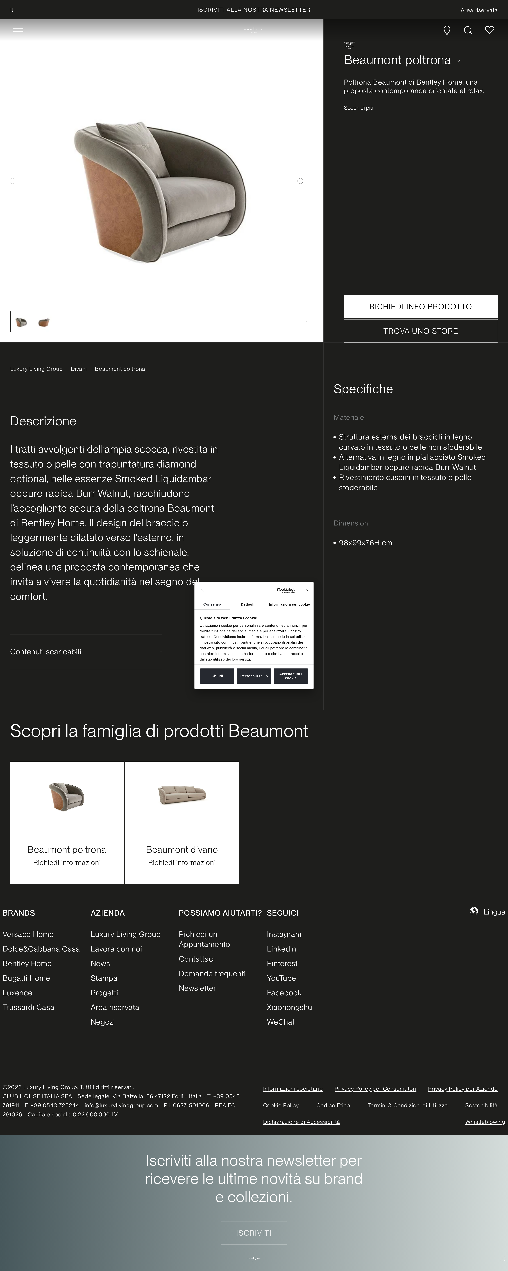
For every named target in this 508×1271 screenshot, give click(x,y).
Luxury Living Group (36, 368)
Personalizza (251, 676)
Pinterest (282, 963)
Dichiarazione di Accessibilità (301, 1122)
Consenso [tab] (212, 604)
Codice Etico (333, 1105)
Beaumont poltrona (67, 849)
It (11, 9)
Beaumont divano (182, 849)
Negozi (103, 1021)
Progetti (104, 992)
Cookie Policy (281, 1105)
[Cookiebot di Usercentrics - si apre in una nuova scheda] (283, 590)
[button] (18, 30)
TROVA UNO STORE (420, 330)
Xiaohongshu (289, 1007)
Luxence (17, 992)
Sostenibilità (481, 1105)
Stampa (104, 978)
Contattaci (197, 958)
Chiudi (217, 676)
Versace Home (28, 934)
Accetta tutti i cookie (290, 676)
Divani (79, 368)
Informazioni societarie (293, 1088)
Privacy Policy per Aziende (463, 1088)
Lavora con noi (116, 948)
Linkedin (281, 948)
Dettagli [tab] (247, 604)
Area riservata (115, 1007)
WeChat (281, 1021)
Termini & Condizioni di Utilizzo (408, 1105)
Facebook (284, 992)
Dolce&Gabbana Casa (41, 948)
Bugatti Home (26, 978)
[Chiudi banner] (307, 590)
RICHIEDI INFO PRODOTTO (420, 306)
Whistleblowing (485, 1122)
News (100, 963)
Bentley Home (27, 963)
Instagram (284, 934)
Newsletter (197, 988)
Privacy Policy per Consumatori (375, 1088)
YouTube (281, 978)
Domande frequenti (212, 973)
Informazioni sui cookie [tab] (289, 604)
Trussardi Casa (29, 1007)
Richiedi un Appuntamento (204, 939)
